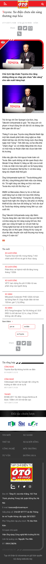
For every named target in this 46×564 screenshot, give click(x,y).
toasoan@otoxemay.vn (18, 507)
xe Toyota (20, 334)
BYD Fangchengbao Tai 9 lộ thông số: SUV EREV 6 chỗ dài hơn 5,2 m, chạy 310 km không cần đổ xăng (23, 313)
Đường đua (29, 455)
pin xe (12, 327)
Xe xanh (8, 294)
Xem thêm (6, 321)
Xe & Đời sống (11, 253)
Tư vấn (6, 455)
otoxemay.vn (9, 549)
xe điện (26, 327)
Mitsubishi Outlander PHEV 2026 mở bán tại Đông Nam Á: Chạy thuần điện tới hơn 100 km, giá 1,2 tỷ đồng (22, 300)
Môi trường (30, 448)
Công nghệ (9, 367)
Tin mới (7, 394)
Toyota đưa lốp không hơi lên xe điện (19, 369)
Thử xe (6, 442)
